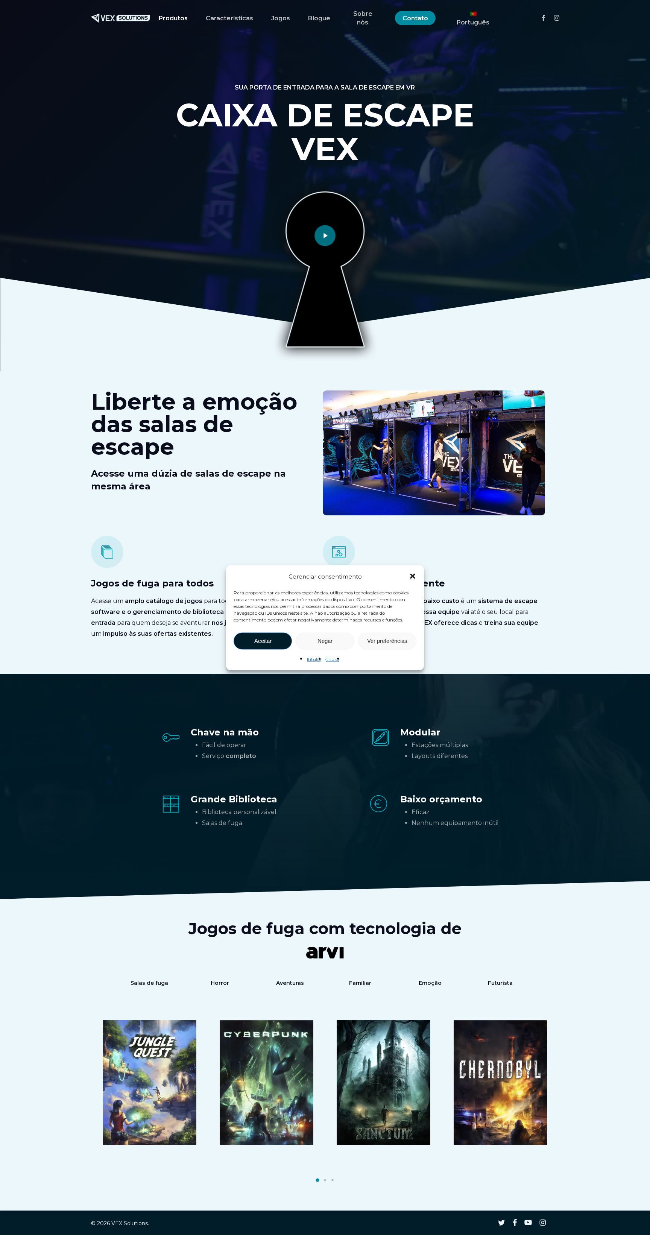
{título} (314, 659)
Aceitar (263, 641)
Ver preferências (387, 641)
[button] (412, 576)
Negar (325, 641)
